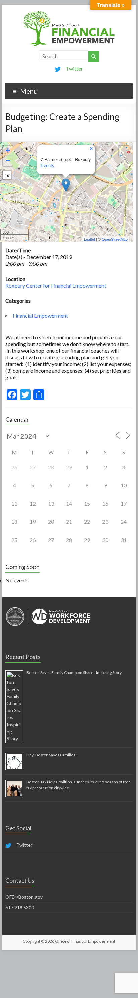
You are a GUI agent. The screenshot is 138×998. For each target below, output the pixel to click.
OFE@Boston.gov (24, 897)
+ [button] (8, 150)
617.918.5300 (19, 907)
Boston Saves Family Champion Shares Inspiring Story (74, 672)
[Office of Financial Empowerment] (69, 13)
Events (47, 165)
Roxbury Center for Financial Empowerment (55, 285)
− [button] (8, 160)
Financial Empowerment (40, 315)
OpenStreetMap (115, 239)
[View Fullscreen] (124, 151)
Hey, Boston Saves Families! (51, 754)
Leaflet (89, 239)
